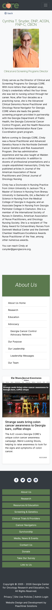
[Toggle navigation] (46, 5)
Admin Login (41, 596)
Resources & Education (26, 505)
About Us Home (17, 302)
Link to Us (26, 564)
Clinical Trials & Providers (26, 518)
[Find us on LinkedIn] (36, 480)
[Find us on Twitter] (23, 480)
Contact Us (26, 544)
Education (13, 317)
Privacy (8, 596)
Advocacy (13, 324)
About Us (26, 492)
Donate (26, 551)
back (10, 13)
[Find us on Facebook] (16, 480)
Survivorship (26, 531)
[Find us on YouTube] (29, 480)
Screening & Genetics (26, 511)
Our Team (13, 362)
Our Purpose (15, 341)
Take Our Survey (26, 558)
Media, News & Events (26, 538)
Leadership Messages (22, 355)
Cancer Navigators (26, 525)
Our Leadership (16, 348)
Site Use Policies (23, 596)
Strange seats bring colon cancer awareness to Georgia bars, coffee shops (25, 425)
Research (13, 310)
